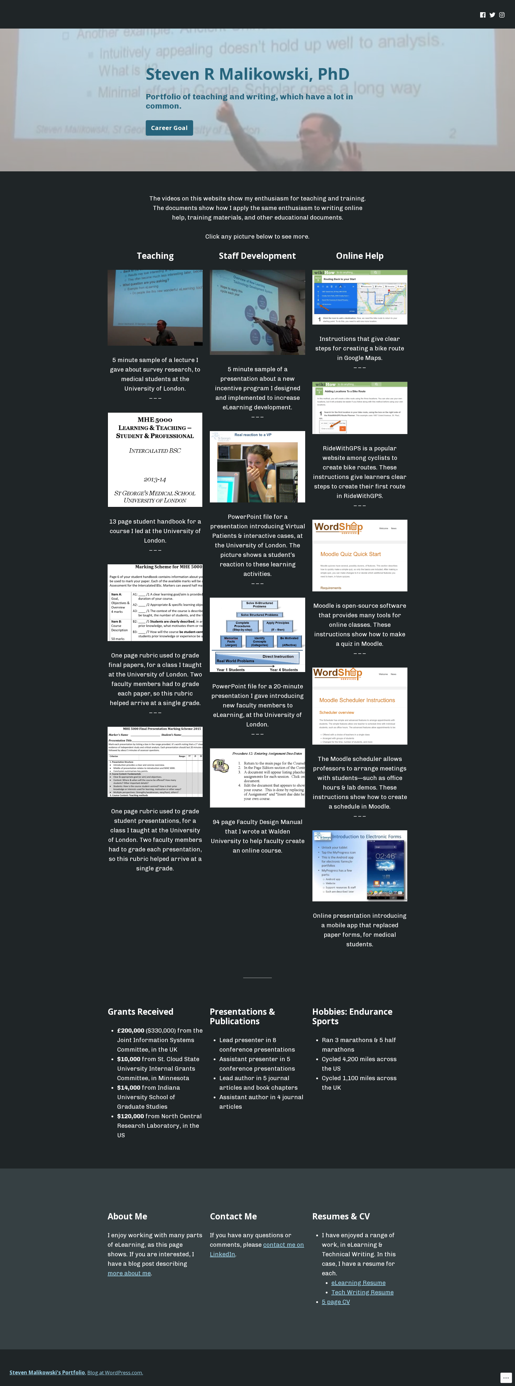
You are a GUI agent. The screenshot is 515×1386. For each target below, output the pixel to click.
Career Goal (169, 128)
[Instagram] (501, 14)
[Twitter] (492, 14)
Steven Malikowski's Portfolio (47, 1372)
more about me (129, 1273)
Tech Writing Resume (362, 1292)
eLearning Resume (358, 1282)
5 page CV (336, 1301)
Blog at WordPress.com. (115, 1372)
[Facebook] (483, 14)
